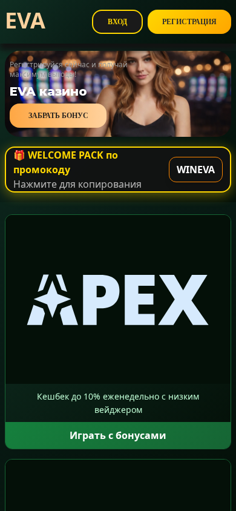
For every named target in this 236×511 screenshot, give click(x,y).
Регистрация (189, 22)
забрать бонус (58, 115)
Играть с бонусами (118, 435)
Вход (117, 22)
